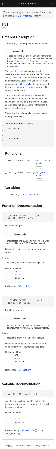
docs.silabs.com (28, 3)
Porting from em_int (32, 61)
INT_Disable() (15, 77)
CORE (42, 58)
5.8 (19, 15)
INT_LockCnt (29, 194)
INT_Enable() (26, 84)
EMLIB (5, 28)
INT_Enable (42, 172)
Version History (32, 15)
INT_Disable (43, 160)
